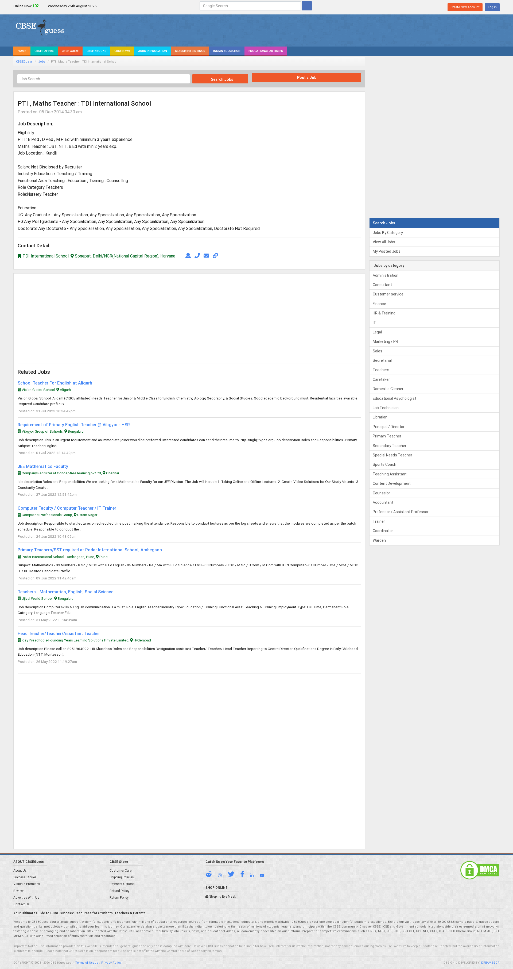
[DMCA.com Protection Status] (480, 870)
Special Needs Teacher (392, 455)
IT (374, 323)
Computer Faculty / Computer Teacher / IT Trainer (67, 508)
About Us (20, 870)
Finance (379, 304)
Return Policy (119, 897)
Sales (377, 351)
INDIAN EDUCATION (226, 51)
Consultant (382, 285)
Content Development (392, 483)
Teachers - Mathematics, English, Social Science (65, 591)
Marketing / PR (385, 341)
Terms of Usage (86, 962)
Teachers (381, 370)
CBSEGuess (24, 61)
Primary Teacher (387, 436)
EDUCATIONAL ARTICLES (265, 51)
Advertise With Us (26, 897)
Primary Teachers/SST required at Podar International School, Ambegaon (90, 549)
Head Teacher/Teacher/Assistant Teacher (59, 633)
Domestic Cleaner (388, 389)
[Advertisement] (103, 315)
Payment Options (122, 884)
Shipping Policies (122, 877)
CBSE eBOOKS (96, 51)
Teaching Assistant (390, 474)
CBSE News (122, 51)
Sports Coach (384, 464)
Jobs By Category (388, 232)
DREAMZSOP (490, 962)
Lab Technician (386, 408)
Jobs (41, 61)
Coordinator (383, 531)
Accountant (383, 502)
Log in (492, 7)
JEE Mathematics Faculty (43, 466)
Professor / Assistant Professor (401, 512)
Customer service (388, 294)
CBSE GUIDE (70, 51)
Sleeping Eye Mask (222, 896)
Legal (377, 332)
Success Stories (25, 877)
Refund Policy (119, 891)
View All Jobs (384, 242)
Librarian (380, 417)
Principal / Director (389, 427)
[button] (211, 875)
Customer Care (120, 870)
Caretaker (381, 379)
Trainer (379, 521)
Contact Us (21, 904)
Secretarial (382, 360)
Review (18, 891)
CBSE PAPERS (44, 51)
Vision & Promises (26, 884)
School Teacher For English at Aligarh (55, 383)
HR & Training (384, 313)
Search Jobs (221, 79)
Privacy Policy (111, 962)
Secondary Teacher (389, 446)
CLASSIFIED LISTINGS (190, 51)
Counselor (381, 493)
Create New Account (465, 7)
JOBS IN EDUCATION (152, 51)
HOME (22, 51)
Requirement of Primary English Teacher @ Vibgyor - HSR (74, 424)
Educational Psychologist (394, 398)
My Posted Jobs (387, 251)
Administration (385, 275)
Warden (379, 540)
